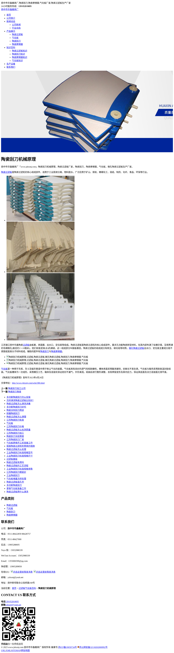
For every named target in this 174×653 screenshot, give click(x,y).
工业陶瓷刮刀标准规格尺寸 (20, 456)
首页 (9, 15)
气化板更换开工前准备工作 (20, 443)
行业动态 (16, 28)
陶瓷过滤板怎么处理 (16, 449)
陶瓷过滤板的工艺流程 (17, 465)
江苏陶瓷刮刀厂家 (15, 439)
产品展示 (11, 31)
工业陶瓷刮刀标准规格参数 (20, 469)
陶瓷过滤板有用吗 (15, 462)
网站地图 (25, 650)
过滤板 (26, 345)
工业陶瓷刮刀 (13, 475)
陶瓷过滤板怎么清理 (16, 417)
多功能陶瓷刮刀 (14, 485)
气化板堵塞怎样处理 (16, 479)
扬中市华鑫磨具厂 (9, 9)
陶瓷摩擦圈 (17, 44)
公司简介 (11, 18)
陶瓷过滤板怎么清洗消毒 (18, 403)
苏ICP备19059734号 (67, 647)
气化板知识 (17, 60)
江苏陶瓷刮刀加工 (15, 433)
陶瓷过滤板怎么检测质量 (18, 430)
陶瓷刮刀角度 (14, 392)
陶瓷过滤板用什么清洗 (17, 492)
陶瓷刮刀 (16, 41)
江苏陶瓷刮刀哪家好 (16, 472)
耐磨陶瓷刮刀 (13, 413)
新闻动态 (11, 21)
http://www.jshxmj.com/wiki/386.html (28, 383)
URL (3, 650)
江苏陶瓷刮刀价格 (15, 426)
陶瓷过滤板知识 (19, 51)
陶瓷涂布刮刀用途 (15, 410)
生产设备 (11, 64)
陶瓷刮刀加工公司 (17, 388)
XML (8, 650)
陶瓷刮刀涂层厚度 (15, 436)
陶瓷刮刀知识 (18, 54)
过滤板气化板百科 (27, 588)
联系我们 (11, 67)
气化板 (15, 38)
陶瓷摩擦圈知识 (19, 57)
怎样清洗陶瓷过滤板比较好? (20, 400)
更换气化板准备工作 (16, 488)
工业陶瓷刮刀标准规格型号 (20, 452)
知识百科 (11, 47)
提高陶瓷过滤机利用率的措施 (21, 446)
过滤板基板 (12, 459)
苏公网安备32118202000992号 (93, 647)
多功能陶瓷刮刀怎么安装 (18, 397)
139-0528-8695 (12, 601)
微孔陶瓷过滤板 (136, 348)
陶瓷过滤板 (17, 34)
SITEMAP (16, 650)
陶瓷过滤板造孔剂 (15, 482)
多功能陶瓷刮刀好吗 (16, 407)
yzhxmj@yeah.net (13, 605)
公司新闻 (16, 25)
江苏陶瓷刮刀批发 (15, 420)
